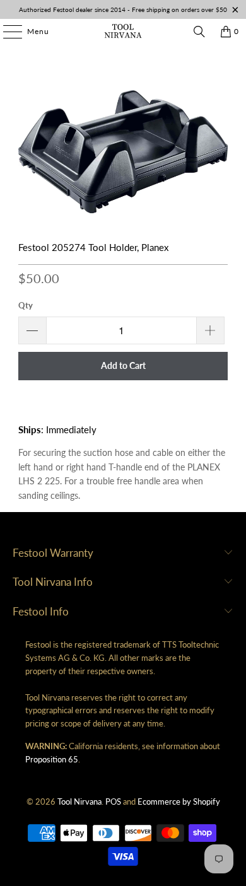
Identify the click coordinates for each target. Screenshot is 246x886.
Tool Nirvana (79, 801)
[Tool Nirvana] (123, 31)
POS (113, 801)
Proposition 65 (51, 759)
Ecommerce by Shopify (179, 801)
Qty (25, 305)
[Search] (199, 31)
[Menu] (6, 31)
